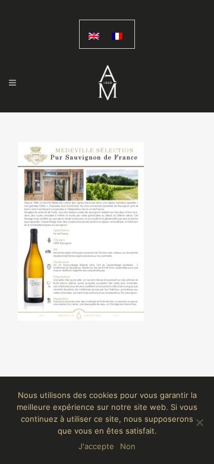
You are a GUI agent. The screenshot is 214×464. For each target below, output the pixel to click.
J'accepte (96, 446)
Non (128, 446)
